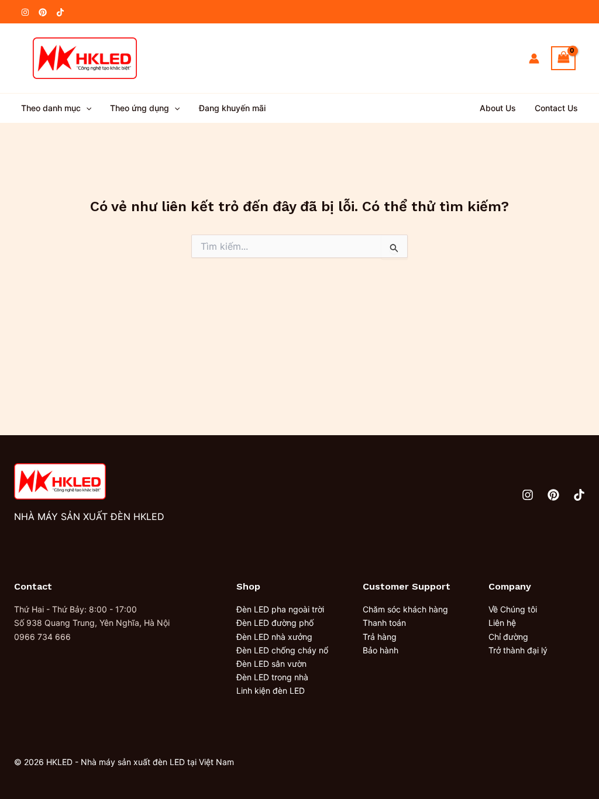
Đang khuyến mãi (232, 108)
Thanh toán (384, 623)
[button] (86, 108)
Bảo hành (380, 650)
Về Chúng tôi (512, 609)
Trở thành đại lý (518, 650)
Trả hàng (380, 637)
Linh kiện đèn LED (270, 690)
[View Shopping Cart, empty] (563, 58)
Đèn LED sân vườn (271, 664)
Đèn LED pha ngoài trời (280, 609)
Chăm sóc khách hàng (405, 609)
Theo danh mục (51, 108)
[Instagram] (25, 12)
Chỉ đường (508, 637)
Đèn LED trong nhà (272, 677)
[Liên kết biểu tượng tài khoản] (534, 58)
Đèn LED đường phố (275, 623)
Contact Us (556, 108)
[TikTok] (60, 12)
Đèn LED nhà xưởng (274, 637)
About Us (498, 108)
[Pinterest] (43, 12)
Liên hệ (502, 623)
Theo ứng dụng (139, 108)
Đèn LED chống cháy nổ (282, 650)
